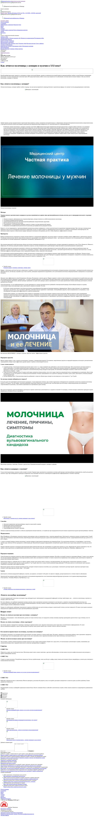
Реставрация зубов (39, 38)
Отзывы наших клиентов (7, 30)
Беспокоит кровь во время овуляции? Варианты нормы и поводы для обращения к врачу (23, 757)
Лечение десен (14, 43)
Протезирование (5, 47)
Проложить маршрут (6, 808)
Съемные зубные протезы (16, 48)
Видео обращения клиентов (20, 30)
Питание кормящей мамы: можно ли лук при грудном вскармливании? (21, 672)
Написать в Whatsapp (19, 18)
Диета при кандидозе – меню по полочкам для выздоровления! (22, 730)
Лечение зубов (4, 36)
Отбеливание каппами (27, 46)
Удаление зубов (22, 43)
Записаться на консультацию (18, 1)
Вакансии (16, 24)
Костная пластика (31, 43)
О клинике (3, 23)
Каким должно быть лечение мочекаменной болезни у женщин (19, 781)
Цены (2, 27)
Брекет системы (5, 40)
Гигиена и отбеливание (6, 44)
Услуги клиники (5, 22)
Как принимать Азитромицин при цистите (14, 776)
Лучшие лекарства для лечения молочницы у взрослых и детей (19, 589)
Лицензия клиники (5, 812)
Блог (20, 24)
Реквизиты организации (17, 812)
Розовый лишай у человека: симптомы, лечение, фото (17, 267)
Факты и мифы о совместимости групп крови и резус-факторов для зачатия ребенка (22, 755)
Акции (2, 31)
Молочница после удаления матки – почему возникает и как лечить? (23, 740)
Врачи (2, 26)
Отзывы (3, 28)
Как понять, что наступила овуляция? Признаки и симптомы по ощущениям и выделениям (23, 768)
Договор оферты (5, 815)
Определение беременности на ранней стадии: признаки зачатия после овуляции (21, 765)
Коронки (7, 48)
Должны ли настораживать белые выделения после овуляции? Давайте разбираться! (22, 771)
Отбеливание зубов (17, 46)
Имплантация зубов (6, 43)
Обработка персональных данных (9, 814)
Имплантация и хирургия (7, 42)
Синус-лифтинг (40, 43)
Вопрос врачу (4, 13)
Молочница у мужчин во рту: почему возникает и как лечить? (19, 518)
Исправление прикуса (6, 39)
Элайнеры (11, 40)
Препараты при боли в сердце (8, 763)
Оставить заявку (5, 20)
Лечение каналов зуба (14, 38)
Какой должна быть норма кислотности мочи (15, 786)
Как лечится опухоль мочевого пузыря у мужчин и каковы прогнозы (21, 779)
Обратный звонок (5, 52)
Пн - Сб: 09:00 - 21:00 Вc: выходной (32, 13)
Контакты (3, 32)
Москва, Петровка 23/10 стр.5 (15, 13)
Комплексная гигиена (6, 46)
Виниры (3, 48)
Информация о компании (7, 24)
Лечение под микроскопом (27, 38)
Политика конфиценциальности (26, 814)
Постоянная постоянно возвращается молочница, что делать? (21, 720)
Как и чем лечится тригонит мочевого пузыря (15, 784)
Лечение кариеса (5, 38)
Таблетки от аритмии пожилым (8, 760)
